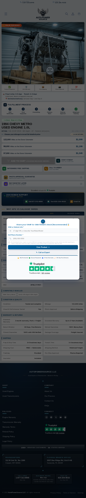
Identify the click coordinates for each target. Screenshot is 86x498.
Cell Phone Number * (15, 235)
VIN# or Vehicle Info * (16, 227)
